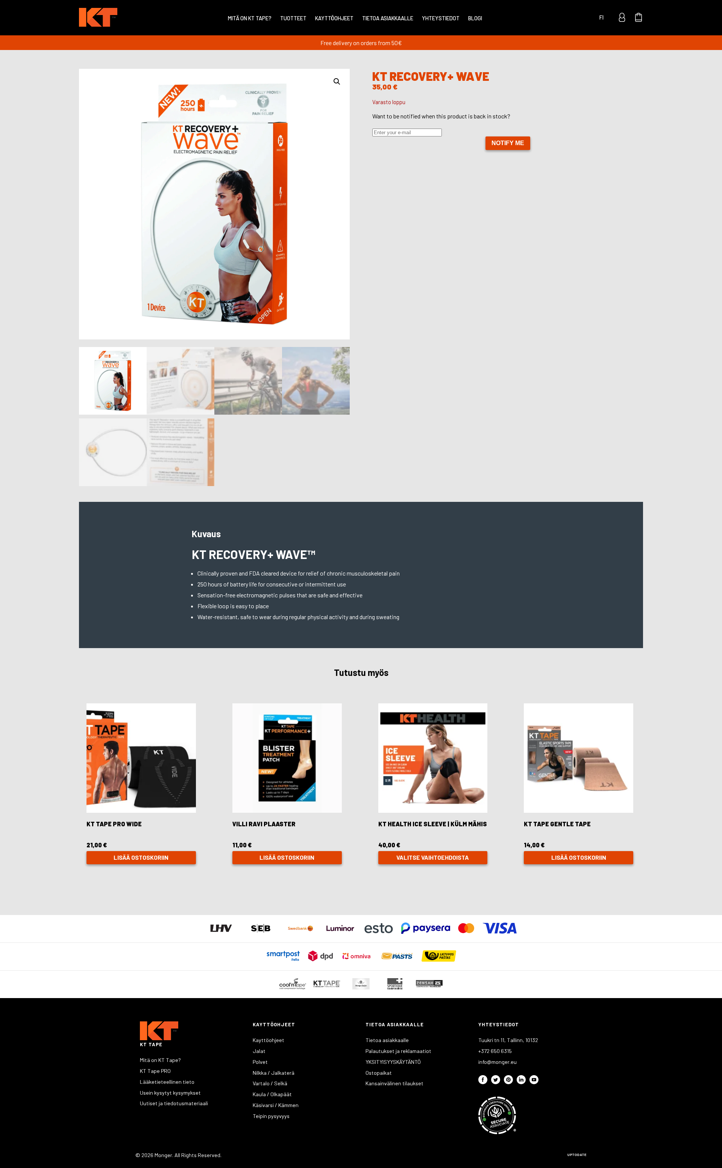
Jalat (259, 1051)
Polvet (260, 1062)
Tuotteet (293, 18)
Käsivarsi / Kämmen (276, 1105)
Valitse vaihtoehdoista (432, 857)
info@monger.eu (497, 1062)
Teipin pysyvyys (271, 1116)
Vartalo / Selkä (270, 1083)
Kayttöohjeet (334, 18)
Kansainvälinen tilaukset (394, 1083)
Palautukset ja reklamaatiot (398, 1051)
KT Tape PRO (155, 1071)
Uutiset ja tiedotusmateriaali (174, 1103)
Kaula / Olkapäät (272, 1094)
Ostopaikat (379, 1073)
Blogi (475, 18)
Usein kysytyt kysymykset (170, 1092)
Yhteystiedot (441, 18)
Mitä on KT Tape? (250, 18)
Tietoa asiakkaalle (387, 18)
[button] (337, 81)
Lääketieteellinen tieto (167, 1082)
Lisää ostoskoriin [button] (141, 857)
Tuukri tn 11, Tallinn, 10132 (508, 1040)
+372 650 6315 (495, 1051)
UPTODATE (577, 1155)
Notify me (507, 143)
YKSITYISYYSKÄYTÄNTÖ (393, 1062)
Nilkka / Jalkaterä (273, 1073)
